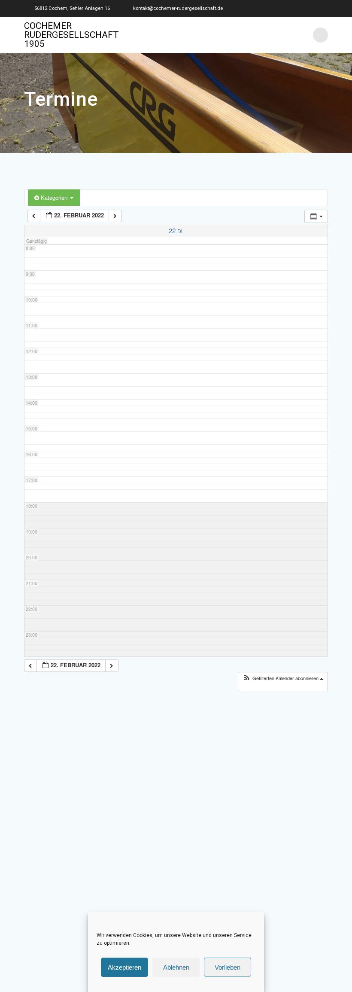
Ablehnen (176, 967)
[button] (283, 678)
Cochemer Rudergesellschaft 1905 (71, 35)
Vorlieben (227, 967)
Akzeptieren (124, 967)
